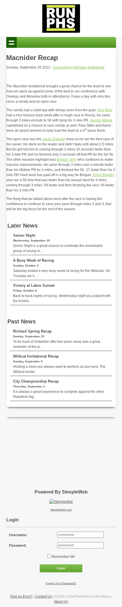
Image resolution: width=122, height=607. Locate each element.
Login (61, 568)
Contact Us (43, 596)
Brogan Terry (67, 160)
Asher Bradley (103, 175)
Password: (17, 546)
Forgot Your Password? (61, 583)
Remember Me (63, 557)
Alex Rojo (104, 110)
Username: (18, 535)
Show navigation (11, 42)
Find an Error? (21, 596)
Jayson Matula (101, 120)
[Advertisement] (61, 451)
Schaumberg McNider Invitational (78, 67)
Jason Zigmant (53, 139)
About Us (61, 602)
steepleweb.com (61, 509)
